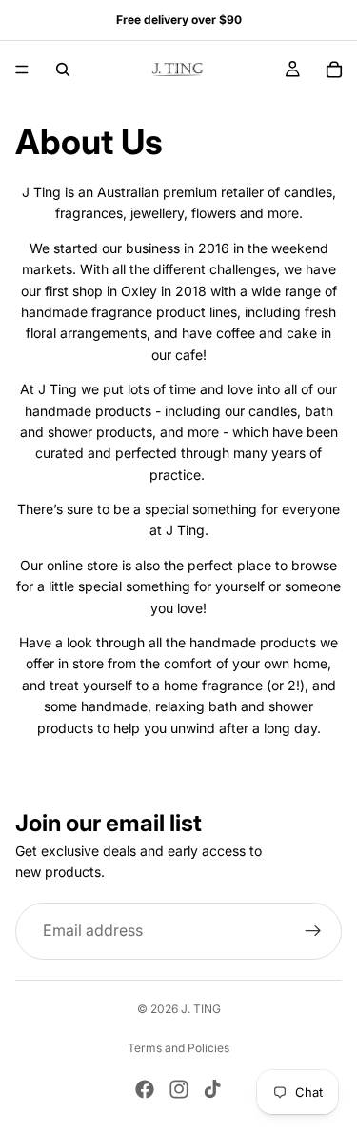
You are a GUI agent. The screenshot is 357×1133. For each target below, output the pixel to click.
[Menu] (22, 69)
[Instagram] (179, 1089)
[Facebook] (144, 1089)
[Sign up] (313, 931)
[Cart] (334, 69)
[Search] (63, 69)
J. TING (201, 1009)
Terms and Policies (178, 1048)
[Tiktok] (212, 1089)
